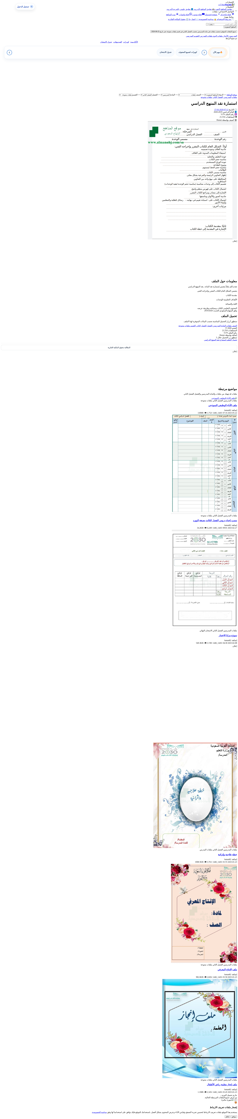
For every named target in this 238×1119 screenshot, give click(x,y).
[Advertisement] (162, 76)
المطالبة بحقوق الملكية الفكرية (119, 347)
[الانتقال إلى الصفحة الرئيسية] (230, 4)
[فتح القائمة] (236, 10)
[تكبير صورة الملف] (192, 239)
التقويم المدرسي (192, 36)
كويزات (126, 42)
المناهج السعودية (230, 27)
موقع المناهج (232, 95)
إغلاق (227, 1117)
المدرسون (232, 36)
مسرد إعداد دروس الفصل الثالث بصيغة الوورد (215, 520)
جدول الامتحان (106, 42)
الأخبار (225, 36)
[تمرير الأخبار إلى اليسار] (9, 52)
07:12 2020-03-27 (221, 110)
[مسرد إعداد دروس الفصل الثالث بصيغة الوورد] (204, 513)
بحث (211, 24)
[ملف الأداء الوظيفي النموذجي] (224, 398)
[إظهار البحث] (236, 21)
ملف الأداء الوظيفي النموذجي (222, 405)
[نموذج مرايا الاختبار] (204, 628)
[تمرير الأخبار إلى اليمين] (204, 52)
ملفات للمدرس (205, 36)
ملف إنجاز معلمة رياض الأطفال (222, 1084)
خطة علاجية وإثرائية (227, 854)
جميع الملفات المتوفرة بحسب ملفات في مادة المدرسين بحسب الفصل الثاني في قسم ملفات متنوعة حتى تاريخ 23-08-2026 (193, 31)
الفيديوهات (117, 42)
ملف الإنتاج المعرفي (227, 969)
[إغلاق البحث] (207, 24)
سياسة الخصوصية (99, 1112)
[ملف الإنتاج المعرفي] (204, 962)
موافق (234, 1117)
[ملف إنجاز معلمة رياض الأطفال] (199, 1077)
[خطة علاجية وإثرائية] (195, 847)
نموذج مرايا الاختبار (228, 635)
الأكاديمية (134, 42)
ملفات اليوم (217, 36)
